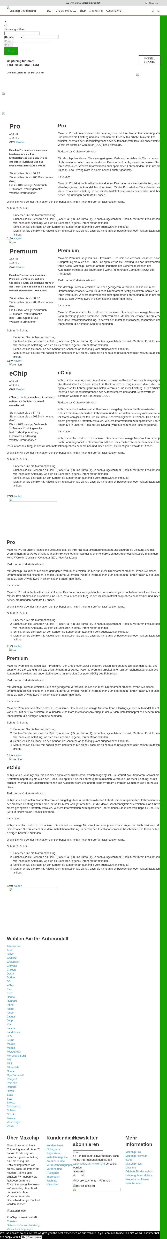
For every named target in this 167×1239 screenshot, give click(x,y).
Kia (9, 1024)
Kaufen (20, 142)
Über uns (131, 1167)
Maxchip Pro (133, 1151)
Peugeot (12, 1079)
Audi (9, 950)
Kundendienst (114, 10)
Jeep (10, 1020)
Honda (11, 997)
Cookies (12, 1221)
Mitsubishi (13, 1067)
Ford (9, 993)
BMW (10, 954)
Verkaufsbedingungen (59, 1165)
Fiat (9, 989)
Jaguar (11, 1016)
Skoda (11, 1102)
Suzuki (11, 1114)
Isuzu (10, 1008)
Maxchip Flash (134, 1163)
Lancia (11, 1028)
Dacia (10, 973)
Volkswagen (14, 1122)
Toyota (11, 1118)
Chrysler (12, 965)
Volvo (10, 1126)
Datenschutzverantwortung (23, 1225)
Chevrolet (13, 961)
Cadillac (12, 958)
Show (11, 51)
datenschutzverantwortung (89, 1163)
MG (9, 1059)
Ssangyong (13, 1106)
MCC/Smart (14, 1051)
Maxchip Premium (136, 1155)
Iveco (10, 1012)
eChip (10, 985)
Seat (9, 1098)
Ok (23, 1237)
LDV (9, 1036)
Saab (10, 1094)
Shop (82, 10)
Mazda (11, 1047)
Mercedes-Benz (16, 1055)
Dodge (11, 977)
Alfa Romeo (14, 946)
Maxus (11, 1044)
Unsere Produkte (66, 10)
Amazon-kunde (55, 1161)
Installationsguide (57, 1157)
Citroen (11, 969)
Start (49, 10)
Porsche (12, 1083)
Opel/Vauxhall (15, 1075)
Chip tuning (96, 10)
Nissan (11, 1071)
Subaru (11, 1110)
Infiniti (10, 1004)
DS (9, 981)
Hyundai (12, 1001)
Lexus (10, 1040)
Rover (10, 1090)
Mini (9, 1063)
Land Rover (14, 1032)
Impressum (53, 1176)
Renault (11, 1087)
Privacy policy (34, 1237)
